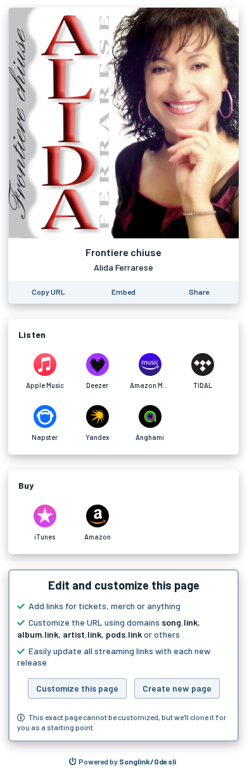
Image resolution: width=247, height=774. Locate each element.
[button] (123, 655)
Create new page (177, 688)
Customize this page (77, 688)
